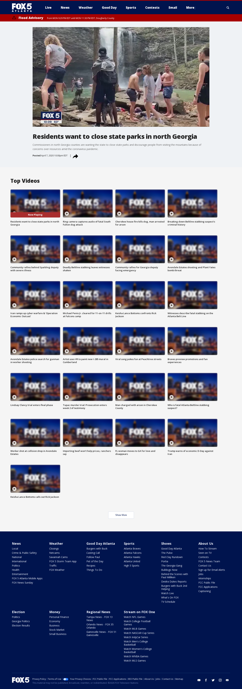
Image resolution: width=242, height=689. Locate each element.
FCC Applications (208, 586)
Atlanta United (132, 561)
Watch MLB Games (135, 628)
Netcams (54, 552)
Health (15, 569)
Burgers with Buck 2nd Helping (174, 587)
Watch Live (167, 593)
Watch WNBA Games (136, 656)
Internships (204, 578)
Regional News (98, 612)
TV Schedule (168, 601)
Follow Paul (93, 557)
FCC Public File (206, 582)
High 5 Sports (131, 565)
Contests (203, 557)
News (16, 543)
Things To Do (94, 569)
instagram (220, 680)
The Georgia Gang (171, 565)
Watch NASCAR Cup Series (139, 633)
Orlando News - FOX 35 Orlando (100, 626)
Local (15, 548)
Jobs (200, 574)
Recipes (90, 565)
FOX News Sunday (22, 582)
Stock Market (56, 629)
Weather (56, 543)
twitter (213, 680)
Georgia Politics (21, 621)
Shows (166, 543)
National (17, 557)
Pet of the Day (94, 561)
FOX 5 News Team (209, 561)
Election (18, 612)
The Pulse (167, 552)
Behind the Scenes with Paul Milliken (174, 575)
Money (54, 612)
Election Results (21, 625)
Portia (164, 561)
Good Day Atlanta (100, 543)
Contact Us (204, 565)
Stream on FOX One (139, 612)
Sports (129, 543)
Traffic (53, 565)
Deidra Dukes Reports (174, 581)
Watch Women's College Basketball (138, 650)
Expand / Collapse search (228, 7)
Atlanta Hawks (132, 557)
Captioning (204, 591)
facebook (206, 680)
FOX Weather (56, 569)
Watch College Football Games (137, 623)
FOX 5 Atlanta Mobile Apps (27, 578)
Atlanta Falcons (133, 552)
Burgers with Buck (96, 548)
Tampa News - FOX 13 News (99, 618)
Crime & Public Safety (24, 552)
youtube (199, 680)
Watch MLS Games (135, 660)
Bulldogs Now (169, 569)
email (227, 680)
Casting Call (93, 552)
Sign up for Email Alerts (211, 569)
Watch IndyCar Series (136, 637)
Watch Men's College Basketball (136, 643)
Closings (54, 548)
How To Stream (207, 548)
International (19, 561)
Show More (121, 515)
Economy (54, 621)
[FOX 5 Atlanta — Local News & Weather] (23, 7)
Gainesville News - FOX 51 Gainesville (101, 633)
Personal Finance (59, 617)
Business (54, 625)
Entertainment (20, 574)
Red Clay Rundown (172, 557)
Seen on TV (205, 552)
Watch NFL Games (134, 617)
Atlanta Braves (132, 548)
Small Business (57, 634)
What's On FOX (170, 597)
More (190, 7)
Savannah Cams (58, 557)
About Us (205, 543)
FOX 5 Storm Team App (63, 561)
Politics (16, 565)
